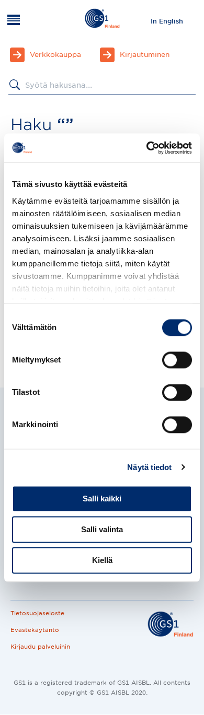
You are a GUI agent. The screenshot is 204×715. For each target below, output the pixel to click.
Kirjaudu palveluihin (40, 646)
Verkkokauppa (55, 54)
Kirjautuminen (144, 54)
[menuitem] (167, 21)
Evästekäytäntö (34, 630)
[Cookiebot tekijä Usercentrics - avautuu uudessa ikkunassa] (146, 148)
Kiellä (102, 560)
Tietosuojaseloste (37, 613)
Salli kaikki (102, 498)
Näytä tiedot (149, 467)
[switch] (177, 359)
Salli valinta (102, 529)
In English (167, 21)
